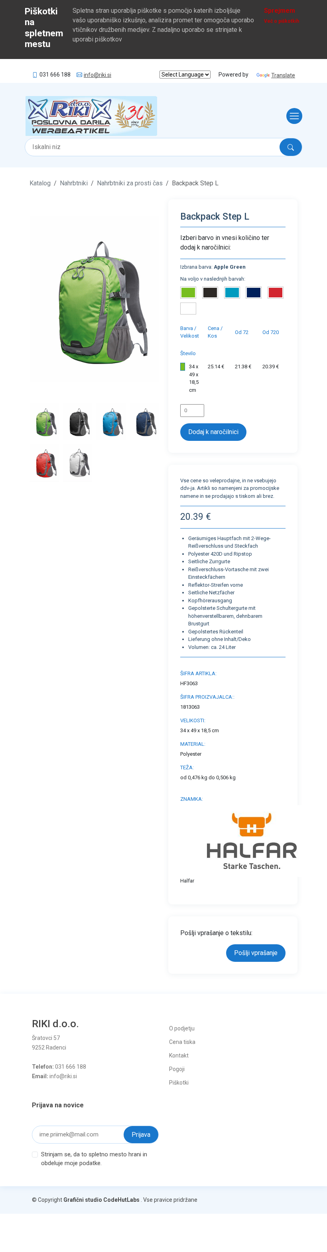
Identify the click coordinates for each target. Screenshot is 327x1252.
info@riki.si (97, 75)
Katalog (40, 183)
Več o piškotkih (281, 21)
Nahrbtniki (74, 183)
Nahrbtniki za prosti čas (130, 183)
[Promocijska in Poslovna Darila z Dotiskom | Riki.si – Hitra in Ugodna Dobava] (91, 116)
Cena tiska (182, 1042)
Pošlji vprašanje (256, 953)
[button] (39, 299)
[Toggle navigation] (292, 116)
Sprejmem (279, 10)
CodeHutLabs (121, 1200)
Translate (283, 75)
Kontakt (179, 1055)
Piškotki (179, 1082)
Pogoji (177, 1069)
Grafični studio (82, 1200)
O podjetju (182, 1028)
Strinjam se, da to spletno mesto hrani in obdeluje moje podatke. (94, 1159)
